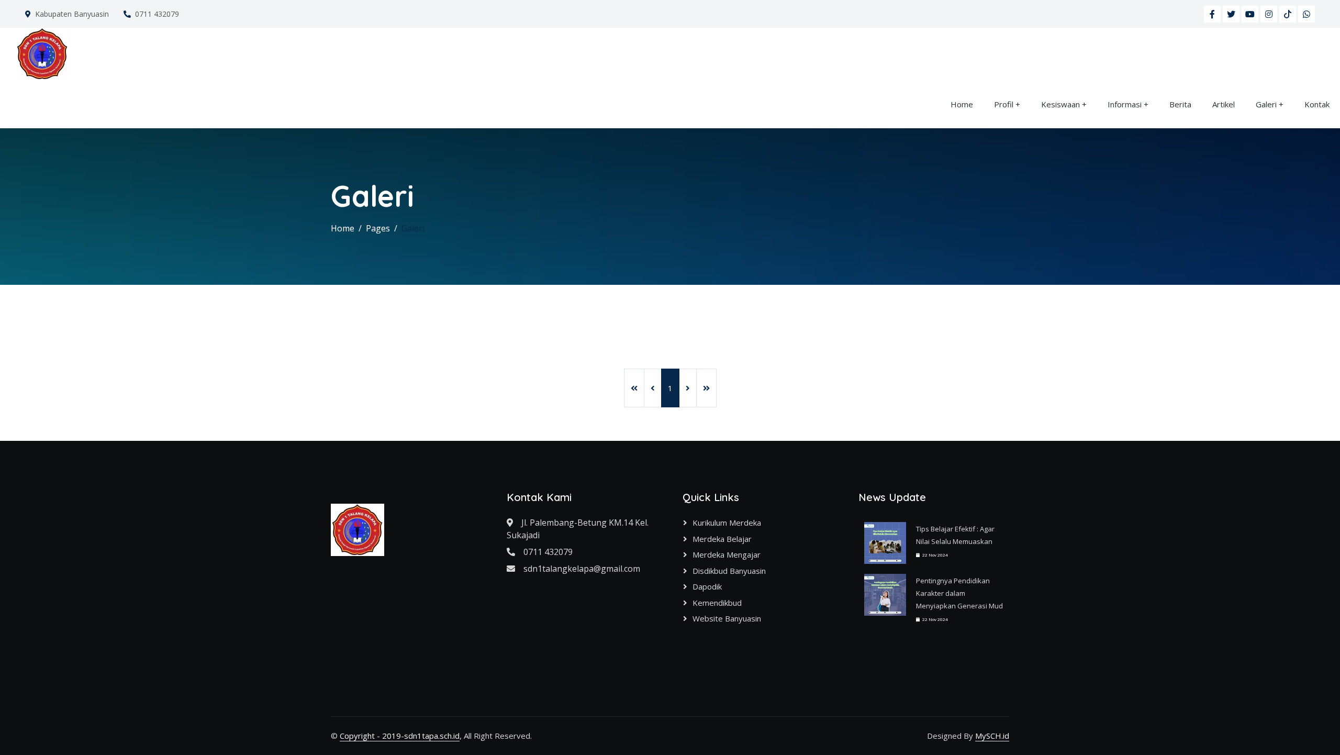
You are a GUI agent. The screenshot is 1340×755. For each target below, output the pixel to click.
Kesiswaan (1060, 104)
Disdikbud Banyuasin (729, 570)
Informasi (1125, 104)
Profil (1003, 104)
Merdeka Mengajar (727, 554)
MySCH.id (992, 735)
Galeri (1266, 104)
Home (962, 104)
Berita (1180, 104)
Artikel (1223, 104)
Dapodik (707, 586)
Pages (378, 228)
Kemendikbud (717, 602)
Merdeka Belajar (722, 539)
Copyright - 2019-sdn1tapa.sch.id (400, 735)
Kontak (1317, 104)
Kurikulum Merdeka (727, 522)
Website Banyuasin (727, 618)
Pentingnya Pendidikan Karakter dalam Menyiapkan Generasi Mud (959, 593)
